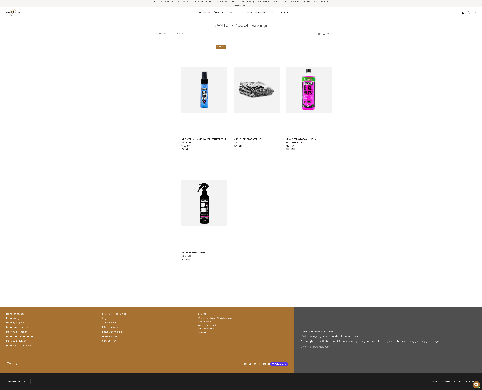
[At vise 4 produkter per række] (329, 33)
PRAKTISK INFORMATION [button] (114, 314)
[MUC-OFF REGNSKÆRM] (204, 203)
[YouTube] (269, 364)
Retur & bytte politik (112, 331)
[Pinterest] (255, 364)
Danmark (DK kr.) (241, 5)
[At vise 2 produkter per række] (319, 33)
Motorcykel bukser (16, 340)
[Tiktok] (250, 364)
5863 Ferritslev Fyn (206, 329)
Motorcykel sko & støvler (19, 345)
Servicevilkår (109, 340)
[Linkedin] (264, 364)
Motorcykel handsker (17, 327)
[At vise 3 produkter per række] (323, 33)
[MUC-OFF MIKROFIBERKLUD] (257, 90)
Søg (104, 318)
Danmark (202, 332)
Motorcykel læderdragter (19, 336)
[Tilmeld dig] (472, 347)
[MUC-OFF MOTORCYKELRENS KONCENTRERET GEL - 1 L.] (309, 90)
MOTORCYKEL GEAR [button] (16, 314)
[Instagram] (260, 364)
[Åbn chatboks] (476, 384)
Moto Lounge (442, 381)
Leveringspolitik (110, 336)
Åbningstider (109, 322)
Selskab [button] (202, 314)
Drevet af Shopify (466, 381)
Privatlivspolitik (110, 327)
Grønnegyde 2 (212, 325)
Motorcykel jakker (15, 318)
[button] (202, 12)
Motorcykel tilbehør (16, 331)
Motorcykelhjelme (15, 322)
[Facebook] (245, 364)
